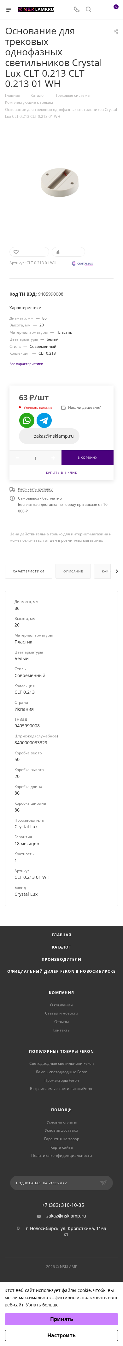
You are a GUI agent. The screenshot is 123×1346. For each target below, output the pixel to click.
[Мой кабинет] (100, 10)
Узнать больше (42, 1305)
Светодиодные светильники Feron (61, 1063)
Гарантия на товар (61, 1138)
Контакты (61, 1030)
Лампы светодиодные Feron (61, 1072)
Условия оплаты (62, 1122)
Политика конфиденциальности (61, 1155)
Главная (61, 935)
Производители (61, 959)
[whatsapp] (27, 420)
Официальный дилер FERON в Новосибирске (61, 971)
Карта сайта (61, 1147)
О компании (61, 1005)
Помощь (61, 1110)
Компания (61, 992)
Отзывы (61, 1021)
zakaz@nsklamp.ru (66, 1216)
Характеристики (28, 571)
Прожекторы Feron (61, 1080)
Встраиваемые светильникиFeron (61, 1088)
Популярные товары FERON (61, 1051)
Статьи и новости (61, 1013)
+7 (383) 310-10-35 (63, 1205)
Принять (61, 1319)
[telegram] (44, 420)
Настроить (61, 1335)
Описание (73, 571)
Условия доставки (61, 1130)
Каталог (61, 947)
